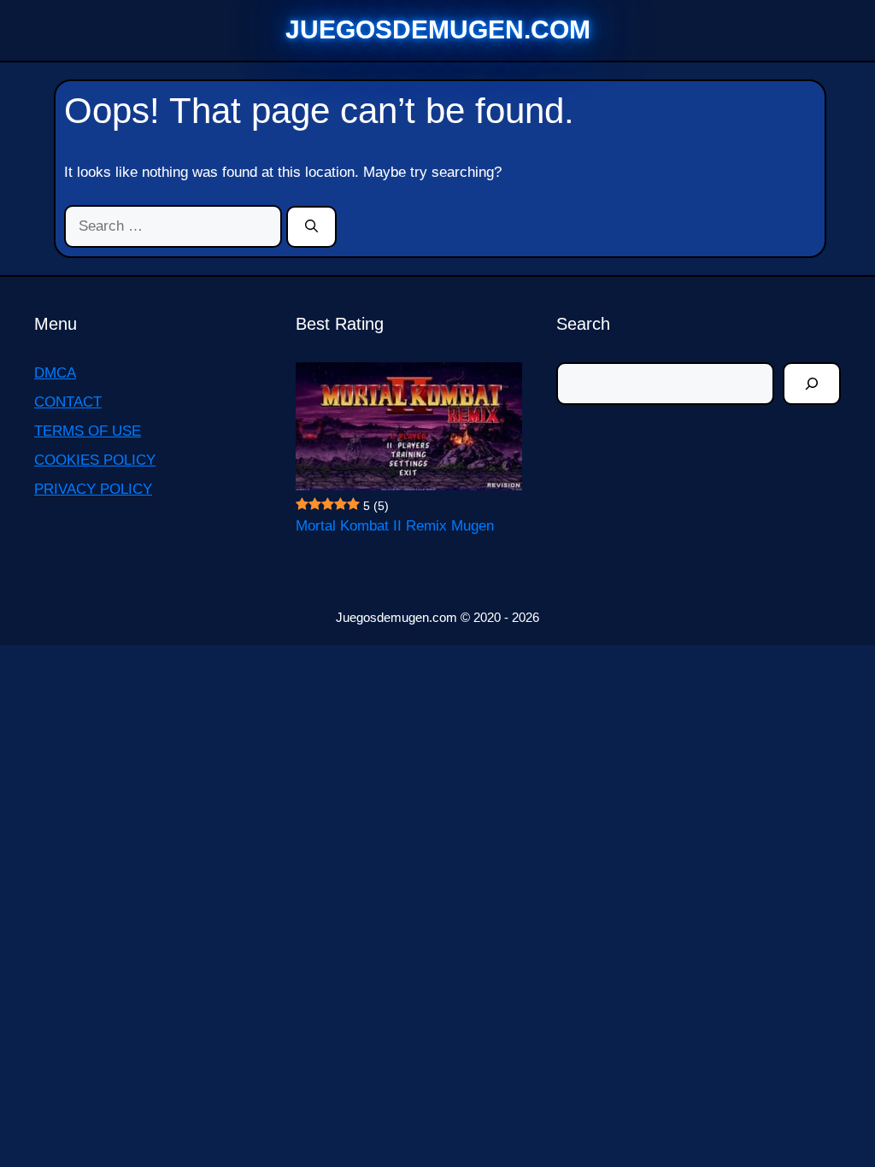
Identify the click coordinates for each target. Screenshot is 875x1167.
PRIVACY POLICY (93, 489)
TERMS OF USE (87, 431)
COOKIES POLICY (95, 460)
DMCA (55, 373)
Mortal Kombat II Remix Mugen (395, 526)
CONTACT (68, 402)
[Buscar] (812, 383)
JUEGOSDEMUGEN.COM (437, 29)
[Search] (311, 227)
